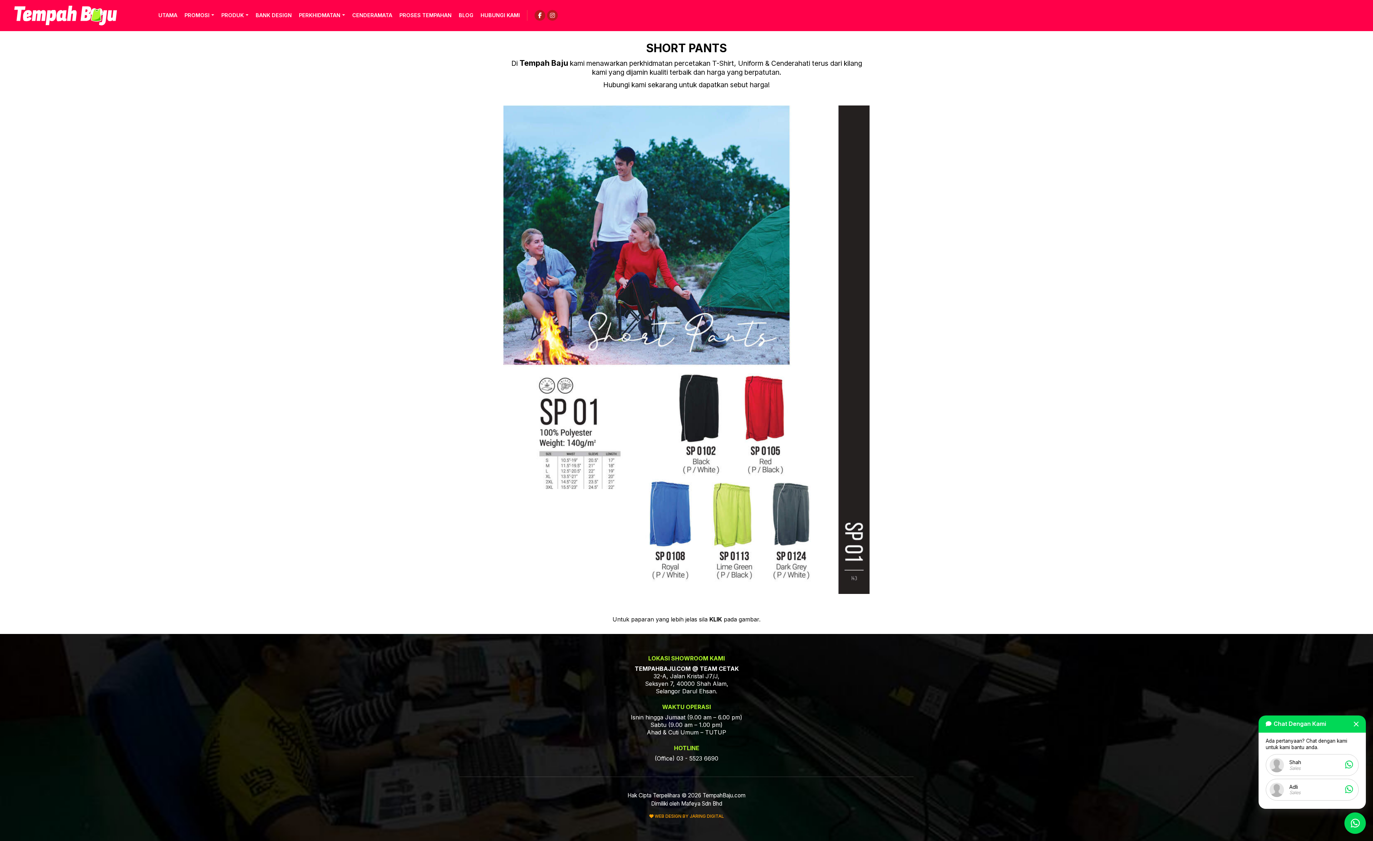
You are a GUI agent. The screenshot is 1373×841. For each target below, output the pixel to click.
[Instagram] (552, 15)
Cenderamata (372, 15)
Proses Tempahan (425, 15)
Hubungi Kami (500, 15)
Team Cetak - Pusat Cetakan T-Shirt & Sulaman (65, 15)
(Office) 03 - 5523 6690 (686, 758)
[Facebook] (540, 15)
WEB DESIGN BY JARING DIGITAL (689, 816)
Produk (232, 15)
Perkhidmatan (319, 15)
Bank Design (274, 15)
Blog (466, 15)
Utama (167, 15)
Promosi (197, 15)
